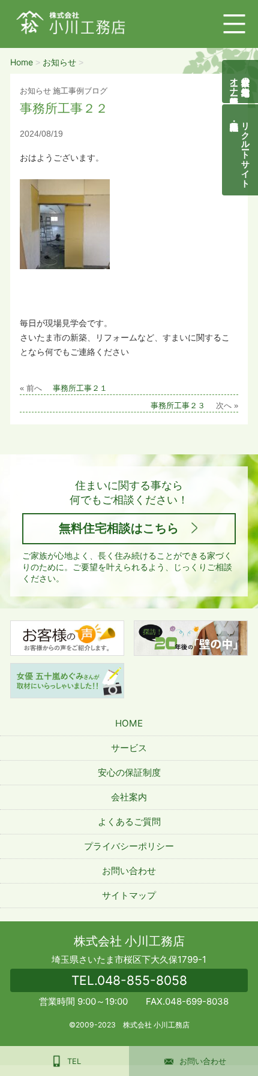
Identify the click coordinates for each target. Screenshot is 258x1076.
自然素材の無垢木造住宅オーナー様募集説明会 (240, 81)
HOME (129, 723)
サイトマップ (129, 895)
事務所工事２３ (178, 406)
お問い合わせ (129, 870)
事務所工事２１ (80, 388)
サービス (129, 747)
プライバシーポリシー (129, 846)
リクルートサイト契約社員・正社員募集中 (246, 149)
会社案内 (129, 797)
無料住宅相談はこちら (119, 528)
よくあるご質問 (129, 821)
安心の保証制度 (129, 772)
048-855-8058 (129, 980)
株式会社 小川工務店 (129, 941)
